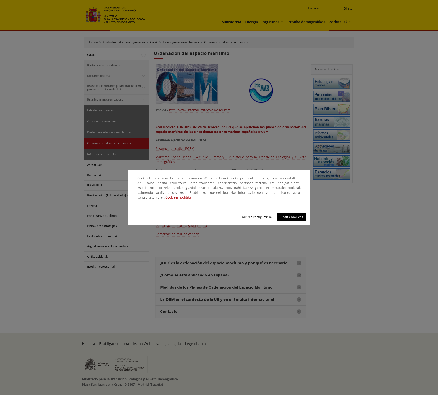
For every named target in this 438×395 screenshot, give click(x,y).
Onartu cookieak (291, 217)
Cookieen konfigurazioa (256, 217)
